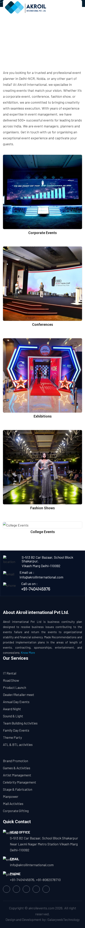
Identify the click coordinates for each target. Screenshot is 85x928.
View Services (42, 207)
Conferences (42, 324)
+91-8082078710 (48, 879)
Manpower (10, 796)
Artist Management (17, 775)
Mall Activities (13, 804)
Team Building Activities (20, 723)
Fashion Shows (42, 508)
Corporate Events (42, 233)
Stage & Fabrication (17, 789)
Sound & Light (13, 716)
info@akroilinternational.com (41, 577)
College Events (42, 532)
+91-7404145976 (35, 588)
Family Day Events (16, 730)
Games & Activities (16, 768)
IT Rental (9, 673)
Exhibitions (43, 416)
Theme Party (12, 737)
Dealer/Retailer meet (18, 695)
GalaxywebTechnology (63, 919)
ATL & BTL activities (18, 744)
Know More (28, 652)
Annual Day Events (16, 702)
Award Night (12, 709)
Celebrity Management (19, 782)
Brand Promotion (15, 761)
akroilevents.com (41, 908)
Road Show (11, 680)
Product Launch (14, 687)
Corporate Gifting (16, 811)
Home (26, 41)
